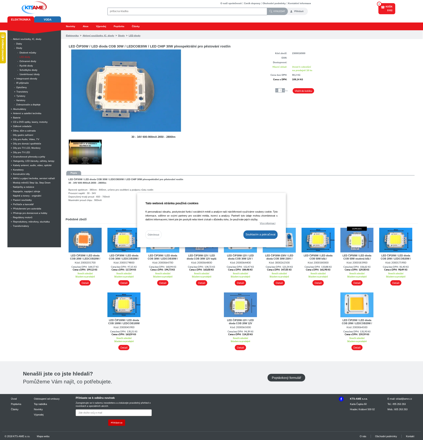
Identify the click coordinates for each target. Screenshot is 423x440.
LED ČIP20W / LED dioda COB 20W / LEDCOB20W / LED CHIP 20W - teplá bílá (357, 323)
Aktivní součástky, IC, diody (27, 39)
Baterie (16, 117)
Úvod (14, 398)
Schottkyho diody (28, 70)
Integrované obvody (26, 78)
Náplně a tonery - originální (27, 195)
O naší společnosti (231, 3)
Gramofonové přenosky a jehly (29, 156)
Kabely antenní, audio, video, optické (32, 165)
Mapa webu (43, 436)
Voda (48, 19)
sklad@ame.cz (404, 398)
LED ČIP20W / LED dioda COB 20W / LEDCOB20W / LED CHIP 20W (396, 258)
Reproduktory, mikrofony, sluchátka (31, 221)
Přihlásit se (116, 422)
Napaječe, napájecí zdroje (26, 191)
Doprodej (357, 229)
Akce (85, 26)
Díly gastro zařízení (23, 135)
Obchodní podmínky (274, 3)
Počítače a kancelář (23, 204)
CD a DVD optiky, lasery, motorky (30, 122)
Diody (19, 48)
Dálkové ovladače (22, 126)
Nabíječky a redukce (23, 187)
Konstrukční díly (21, 174)
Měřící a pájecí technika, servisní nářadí (34, 178)
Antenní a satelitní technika (27, 113)
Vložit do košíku (303, 90)
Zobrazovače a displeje (28, 104)
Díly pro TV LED (21, 152)
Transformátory (21, 226)
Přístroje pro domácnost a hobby (30, 213)
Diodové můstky (27, 52)
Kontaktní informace (299, 3)
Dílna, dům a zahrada (24, 130)
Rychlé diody (26, 65)
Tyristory (20, 96)
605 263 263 (400, 409)
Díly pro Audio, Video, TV (26, 139)
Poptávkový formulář (286, 377)
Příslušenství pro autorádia (27, 208)
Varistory (20, 100)
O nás (363, 436)
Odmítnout (153, 234)
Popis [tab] (74, 173)
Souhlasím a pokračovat (260, 234)
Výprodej (101, 26)
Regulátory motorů (22, 217)
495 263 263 (399, 404)
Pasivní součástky (22, 200)
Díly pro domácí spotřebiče (27, 143)
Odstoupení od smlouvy (47, 398)
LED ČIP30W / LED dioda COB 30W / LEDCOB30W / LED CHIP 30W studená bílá (124, 258)
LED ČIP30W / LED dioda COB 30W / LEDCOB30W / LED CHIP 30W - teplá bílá (163, 258)
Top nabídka (40, 404)
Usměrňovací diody (29, 74)
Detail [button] (85, 282)
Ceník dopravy (252, 3)
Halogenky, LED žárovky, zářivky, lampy (33, 161)
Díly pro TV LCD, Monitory (26, 148)
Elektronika (21, 19)
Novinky (70, 26)
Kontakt (410, 436)
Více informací (267, 223)
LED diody (24, 57)
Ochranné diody (27, 61)
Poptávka (119, 26)
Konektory (18, 169)
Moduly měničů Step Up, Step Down (32, 182)
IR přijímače (22, 83)
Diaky (19, 43)
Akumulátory (19, 109)
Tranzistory (22, 91)
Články (136, 26)
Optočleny (21, 87)
